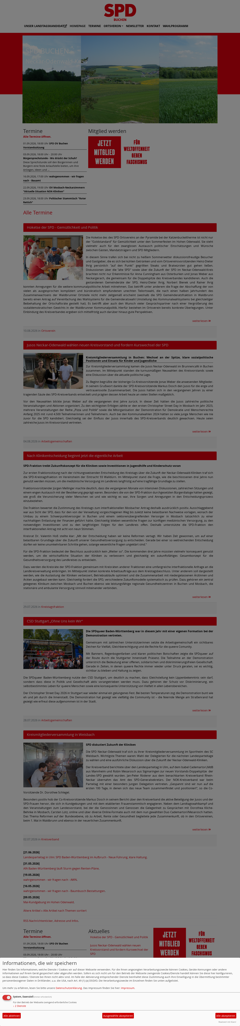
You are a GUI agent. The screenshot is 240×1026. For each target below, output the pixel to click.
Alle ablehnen (12, 1015)
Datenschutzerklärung (69, 988)
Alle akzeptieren (225, 1015)
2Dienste (19, 1006)
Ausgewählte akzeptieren (118, 1015)
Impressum (127, 988)
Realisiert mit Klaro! (227, 1022)
